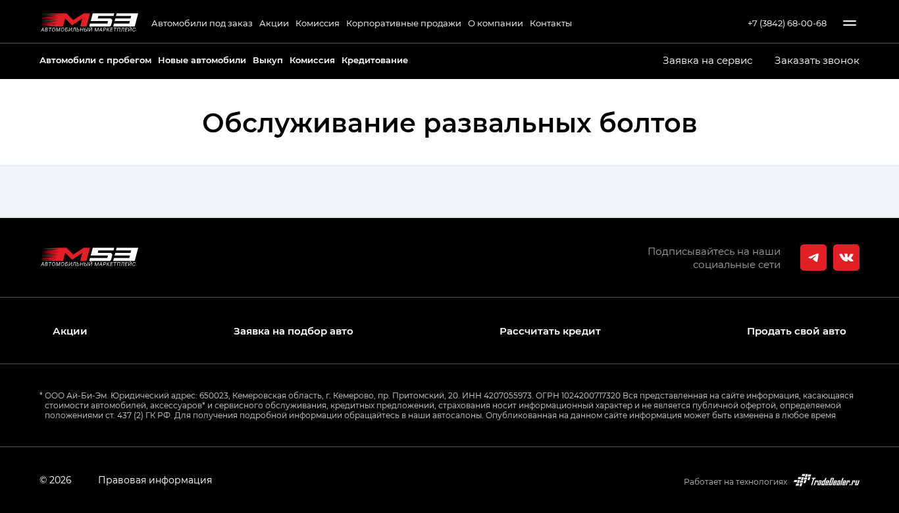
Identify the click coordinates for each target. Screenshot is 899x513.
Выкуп (268, 59)
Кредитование (375, 59)
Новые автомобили (202, 59)
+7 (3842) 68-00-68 (787, 22)
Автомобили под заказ (202, 22)
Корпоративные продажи (403, 22)
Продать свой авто (796, 331)
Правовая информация (155, 479)
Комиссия (317, 22)
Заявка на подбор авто (293, 331)
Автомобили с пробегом (95, 59)
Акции (274, 22)
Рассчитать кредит (550, 331)
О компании (495, 22)
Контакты (551, 22)
